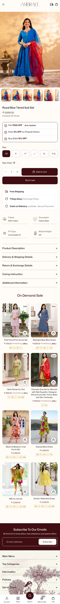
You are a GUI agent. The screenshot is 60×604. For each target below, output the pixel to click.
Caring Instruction (12, 274)
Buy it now (30, 180)
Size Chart (7, 162)
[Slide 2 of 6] (17, 95)
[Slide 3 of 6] (27, 95)
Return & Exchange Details (17, 265)
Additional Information (15, 282)
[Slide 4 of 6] (38, 95)
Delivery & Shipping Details (17, 257)
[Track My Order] (51, 4)
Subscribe (47, 541)
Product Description (13, 248)
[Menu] (3, 4)
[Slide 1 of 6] (6, 95)
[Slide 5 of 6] (49, 95)
